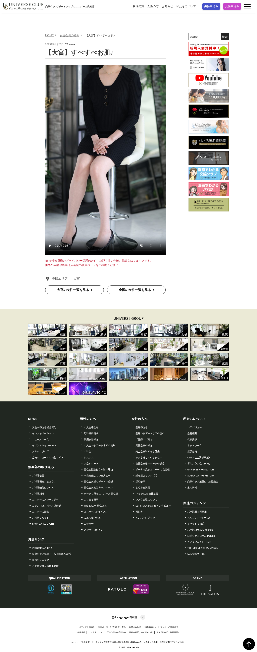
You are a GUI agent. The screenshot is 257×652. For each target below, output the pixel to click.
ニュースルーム (40, 439)
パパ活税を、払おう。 (44, 481)
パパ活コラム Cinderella (200, 529)
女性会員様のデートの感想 (150, 463)
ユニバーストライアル (96, 511)
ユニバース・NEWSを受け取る (112, 627)
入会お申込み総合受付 (44, 427)
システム (89, 457)
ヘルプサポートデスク (199, 517)
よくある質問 (91, 499)
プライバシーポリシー (116, 632)
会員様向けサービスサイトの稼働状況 (161, 627)
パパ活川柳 (38, 493)
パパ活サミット (40, 517)
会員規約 (81, 632)
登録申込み (142, 427)
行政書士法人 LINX (42, 547)
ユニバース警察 (40, 511)
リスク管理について (146, 499)
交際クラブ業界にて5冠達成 (202, 481)
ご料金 (87, 451)
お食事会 (89, 523)
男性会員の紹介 (144, 445)
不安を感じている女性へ (149, 457)
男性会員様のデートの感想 (98, 481)
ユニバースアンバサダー (45, 499)
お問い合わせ (135, 627)
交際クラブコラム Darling (201, 535)
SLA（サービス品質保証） (168, 632)
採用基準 (140, 481)
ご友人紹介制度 (92, 517)
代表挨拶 (192, 439)
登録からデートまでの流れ (150, 433)
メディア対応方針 (87, 627)
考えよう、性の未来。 (199, 463)
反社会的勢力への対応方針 (141, 632)
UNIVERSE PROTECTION (200, 469)
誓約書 (139, 511)
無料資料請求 (91, 433)
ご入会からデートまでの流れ (99, 445)
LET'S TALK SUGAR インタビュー (153, 505)
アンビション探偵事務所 (45, 565)
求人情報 (192, 487)
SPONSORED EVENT (43, 523)
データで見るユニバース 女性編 (153, 469)
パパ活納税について (43, 487)
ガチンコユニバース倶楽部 (46, 505)
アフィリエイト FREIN (199, 541)
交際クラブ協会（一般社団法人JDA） (52, 553)
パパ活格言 (38, 475)
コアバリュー (194, 427)
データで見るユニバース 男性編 (101, 493)
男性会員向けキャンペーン (98, 487)
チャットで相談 (195, 523)
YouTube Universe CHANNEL (202, 547)
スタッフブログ (40, 451)
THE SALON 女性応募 (147, 493)
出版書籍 (192, 451)
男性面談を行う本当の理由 (98, 469)
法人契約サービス (197, 553)
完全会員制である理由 (148, 451)
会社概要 (192, 433)
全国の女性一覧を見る (135, 289)
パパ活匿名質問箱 (197, 511)
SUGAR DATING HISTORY (200, 475)
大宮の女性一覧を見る (73, 289)
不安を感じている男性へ (97, 475)
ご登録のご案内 (144, 439)
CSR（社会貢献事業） (199, 457)
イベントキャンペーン (44, 445)
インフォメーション (43, 433)
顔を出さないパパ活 (146, 475)
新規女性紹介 (91, 439)
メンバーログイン (93, 529)
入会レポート (91, 463)
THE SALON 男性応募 (95, 505)
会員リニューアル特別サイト (47, 457)
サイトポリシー (96, 632)
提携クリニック (40, 559)
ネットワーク (194, 445)
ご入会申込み (91, 427)
